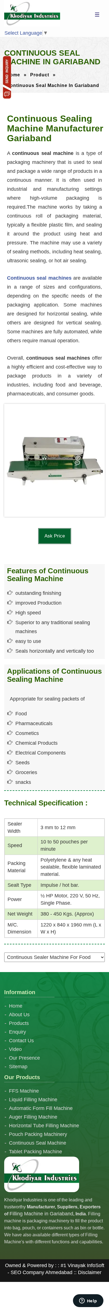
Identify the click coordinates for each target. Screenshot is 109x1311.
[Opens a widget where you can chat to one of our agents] (88, 1301)
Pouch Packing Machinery (38, 1134)
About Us (19, 1014)
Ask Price (54, 536)
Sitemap (18, 1066)
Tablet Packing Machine (35, 1151)
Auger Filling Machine (33, 1117)
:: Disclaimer (86, 1272)
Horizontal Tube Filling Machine (44, 1125)
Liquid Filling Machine (33, 1099)
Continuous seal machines (39, 278)
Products (19, 1023)
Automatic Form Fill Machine (41, 1108)
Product (39, 74)
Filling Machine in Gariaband (41, 1213)
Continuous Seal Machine (37, 1143)
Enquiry (17, 1032)
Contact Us (21, 1040)
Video (15, 1049)
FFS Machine (24, 1091)
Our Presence (24, 1058)
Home (13, 74)
